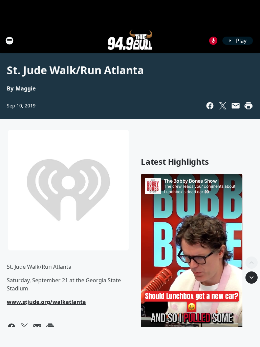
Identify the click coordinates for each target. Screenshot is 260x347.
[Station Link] (130, 40)
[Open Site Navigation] (9, 41)
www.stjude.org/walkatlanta (46, 302)
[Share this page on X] (223, 105)
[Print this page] (248, 105)
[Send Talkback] (213, 41)
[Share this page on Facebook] (210, 105)
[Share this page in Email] (235, 105)
